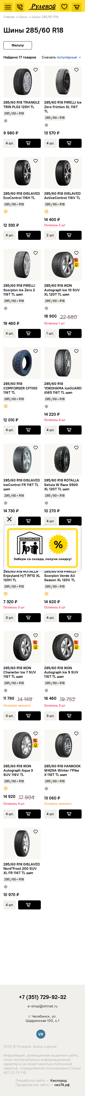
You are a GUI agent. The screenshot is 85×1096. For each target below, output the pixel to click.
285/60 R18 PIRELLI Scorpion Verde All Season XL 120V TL (60, 575)
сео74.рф (62, 1085)
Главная (9, 17)
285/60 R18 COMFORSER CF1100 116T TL (20, 388)
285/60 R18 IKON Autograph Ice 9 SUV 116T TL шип (61, 672)
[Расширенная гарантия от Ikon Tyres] (76, 264)
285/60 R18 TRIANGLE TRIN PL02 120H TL (21, 104)
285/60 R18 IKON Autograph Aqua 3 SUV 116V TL (18, 770)
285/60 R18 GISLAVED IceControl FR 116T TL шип (21, 484)
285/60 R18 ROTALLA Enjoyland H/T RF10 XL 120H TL (21, 575)
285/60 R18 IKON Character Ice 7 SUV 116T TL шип (19, 672)
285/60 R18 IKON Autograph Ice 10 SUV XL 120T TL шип (62, 289)
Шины (23, 17)
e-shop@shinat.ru (43, 1006)
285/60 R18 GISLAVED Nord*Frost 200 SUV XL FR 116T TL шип (21, 868)
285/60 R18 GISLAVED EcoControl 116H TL (21, 195)
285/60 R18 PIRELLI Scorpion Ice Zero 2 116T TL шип (19, 289)
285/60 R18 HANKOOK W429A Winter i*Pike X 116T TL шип (62, 770)
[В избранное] (36, 70)
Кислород (58, 1080)
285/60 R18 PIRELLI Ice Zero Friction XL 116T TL (63, 106)
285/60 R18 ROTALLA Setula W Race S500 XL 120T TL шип (61, 484)
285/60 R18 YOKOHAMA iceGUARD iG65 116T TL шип (63, 388)
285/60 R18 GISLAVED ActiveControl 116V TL (62, 195)
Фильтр (18, 45)
